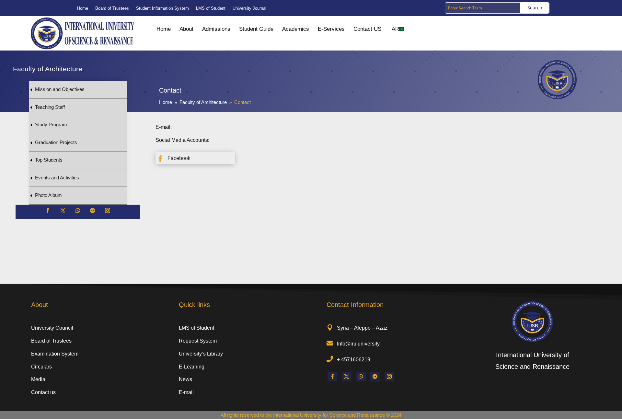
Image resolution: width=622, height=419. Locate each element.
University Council (52, 328)
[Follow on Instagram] (107, 210)
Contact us (43, 392)
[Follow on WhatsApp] (78, 210)
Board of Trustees (112, 8)
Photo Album (48, 195)
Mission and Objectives (60, 89)
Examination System (54, 354)
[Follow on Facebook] (48, 210)
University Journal (249, 8)
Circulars (41, 366)
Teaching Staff (50, 107)
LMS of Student (210, 8)
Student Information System (162, 8)
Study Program (51, 124)
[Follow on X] (63, 210)
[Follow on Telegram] (92, 210)
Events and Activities (57, 177)
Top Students (49, 160)
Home (82, 8)
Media (38, 379)
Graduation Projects (56, 142)
